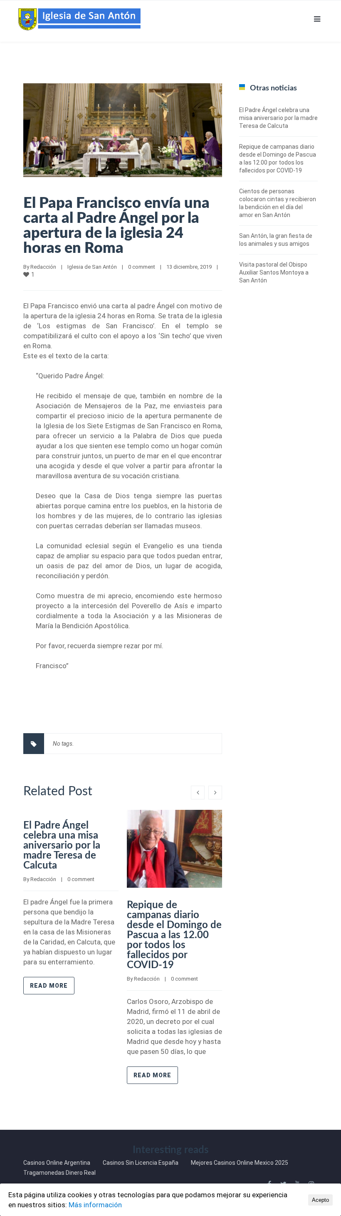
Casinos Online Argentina (56, 1162)
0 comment (141, 267)
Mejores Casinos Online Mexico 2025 (239, 1162)
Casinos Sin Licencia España (140, 1162)
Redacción (43, 267)
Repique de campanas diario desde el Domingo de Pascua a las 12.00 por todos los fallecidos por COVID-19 (174, 935)
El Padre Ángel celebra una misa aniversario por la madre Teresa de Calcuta (61, 846)
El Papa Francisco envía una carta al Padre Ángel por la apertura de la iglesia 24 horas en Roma (116, 226)
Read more (49, 985)
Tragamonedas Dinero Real (59, 1172)
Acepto (320, 1200)
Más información (95, 1205)
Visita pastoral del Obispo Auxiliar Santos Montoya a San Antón (274, 272)
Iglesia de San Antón (92, 267)
